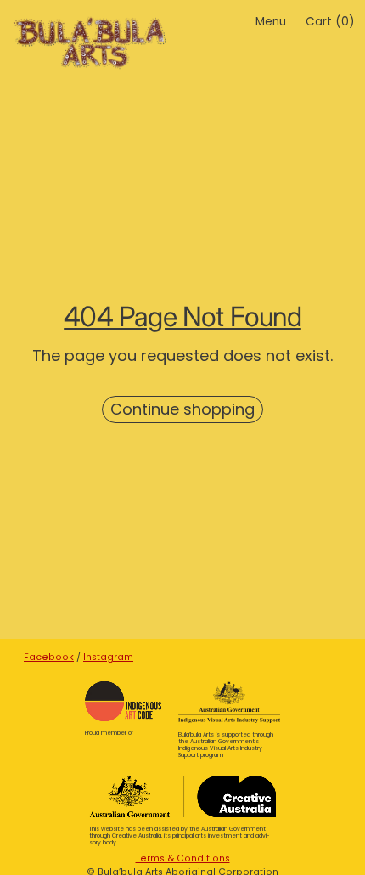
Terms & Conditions (183, 858)
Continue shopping (182, 409)
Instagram (108, 657)
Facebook (49, 657)
